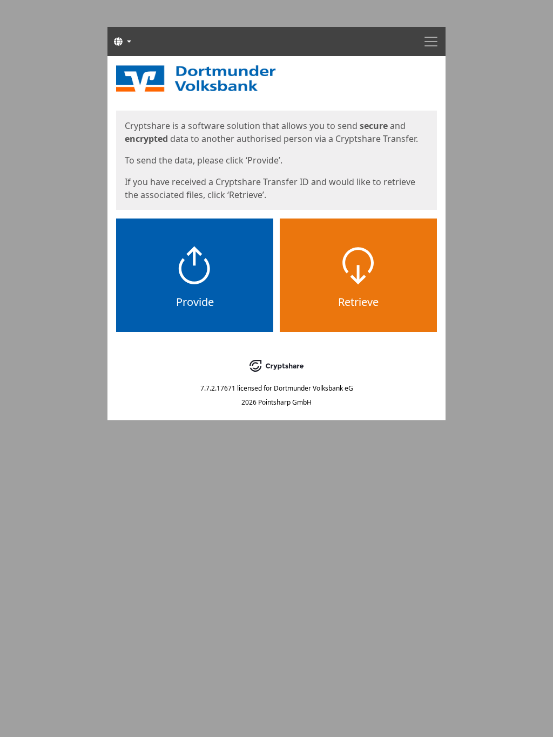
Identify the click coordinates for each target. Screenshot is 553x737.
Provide (195, 302)
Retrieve (358, 302)
